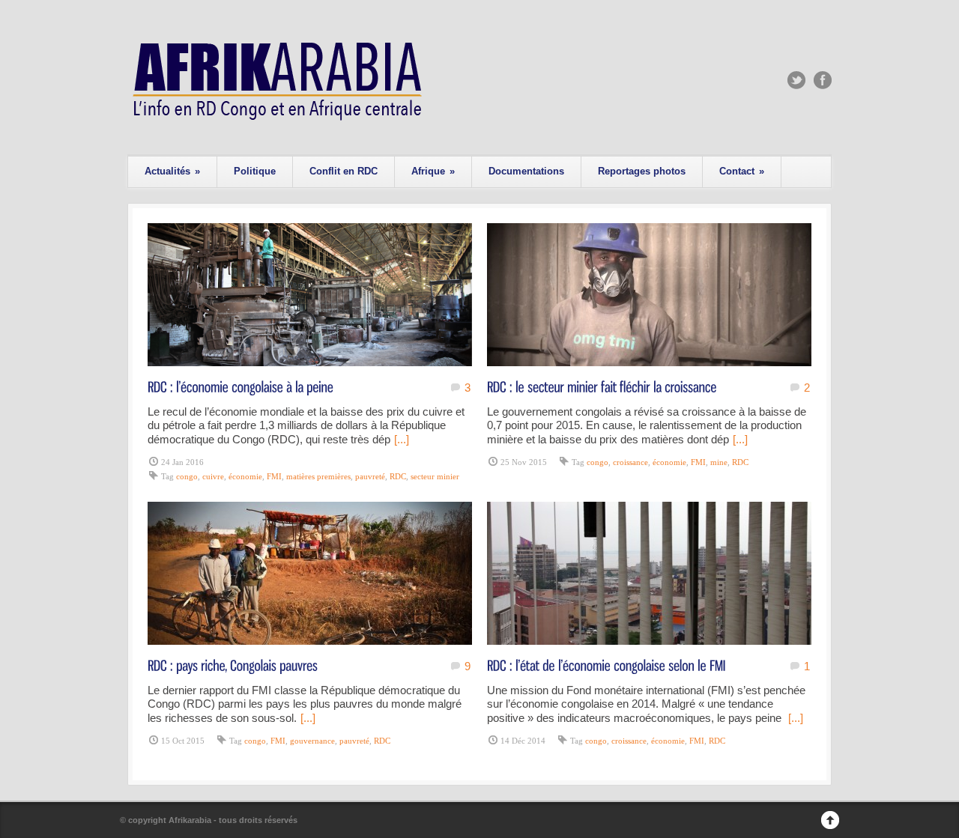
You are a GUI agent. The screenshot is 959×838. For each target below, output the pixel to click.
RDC (398, 476)
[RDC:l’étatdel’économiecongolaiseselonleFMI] (606, 664)
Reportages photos (642, 171)
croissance (630, 462)
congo (187, 476)
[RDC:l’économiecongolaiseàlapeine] (240, 386)
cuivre (213, 476)
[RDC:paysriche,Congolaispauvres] (233, 664)
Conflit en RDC (343, 171)
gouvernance (312, 740)
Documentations (526, 171)
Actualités (172, 171)
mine (718, 462)
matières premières (318, 476)
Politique (255, 171)
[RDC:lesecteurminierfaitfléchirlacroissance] (601, 386)
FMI (274, 476)
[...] (401, 439)
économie (245, 476)
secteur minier (435, 476)
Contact (741, 171)
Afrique (433, 171)
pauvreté (370, 476)
